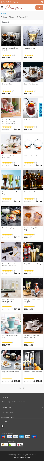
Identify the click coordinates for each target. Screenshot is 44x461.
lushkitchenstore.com (22, 457)
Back (4, 13)
